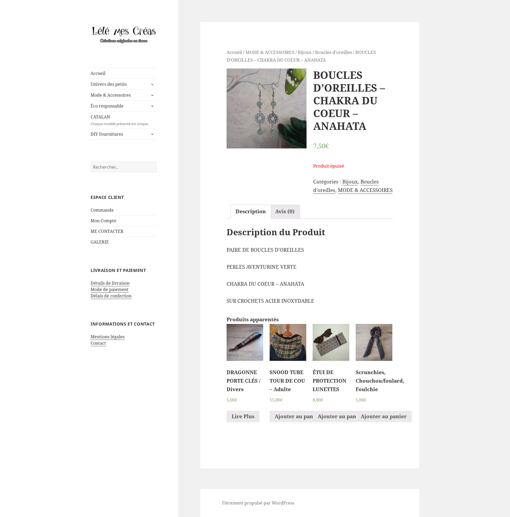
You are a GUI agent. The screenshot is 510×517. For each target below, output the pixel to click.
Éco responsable (107, 106)
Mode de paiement (110, 289)
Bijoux (305, 52)
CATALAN (120, 120)
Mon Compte (103, 221)
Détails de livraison (110, 283)
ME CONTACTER (107, 231)
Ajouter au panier (298, 416)
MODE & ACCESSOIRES (269, 52)
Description (251, 211)
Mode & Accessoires (111, 95)
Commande (102, 210)
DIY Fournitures (107, 134)
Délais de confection (111, 296)
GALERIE (100, 242)
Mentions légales (108, 337)
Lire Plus (243, 416)
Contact (98, 343)
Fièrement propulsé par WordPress (258, 503)
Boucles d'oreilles (333, 52)
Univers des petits (109, 84)
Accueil (98, 73)
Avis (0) (285, 211)
